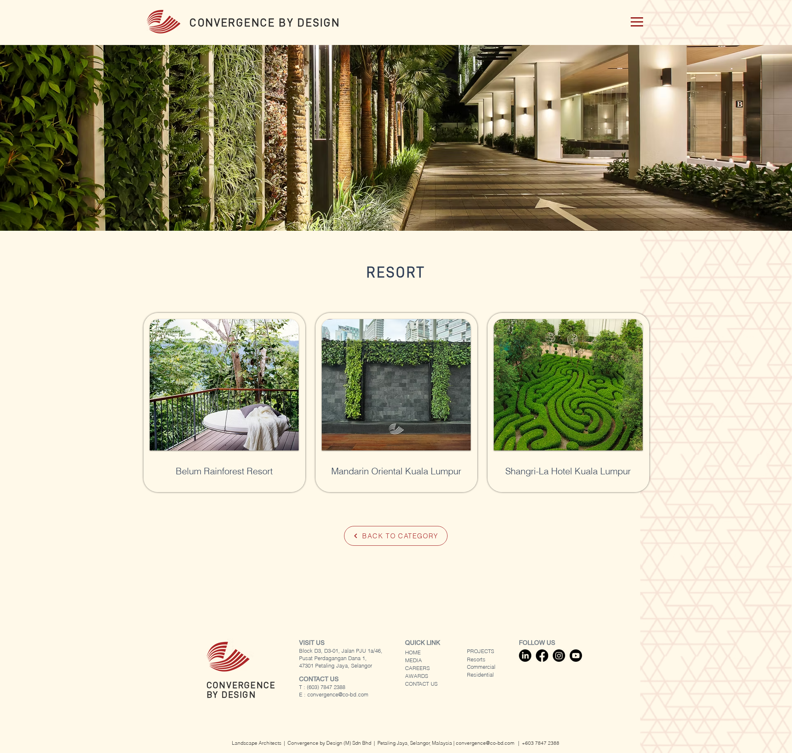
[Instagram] (559, 655)
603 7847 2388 (542, 743)
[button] (637, 21)
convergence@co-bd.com (337, 694)
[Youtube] (576, 655)
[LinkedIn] (525, 655)
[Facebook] (542, 655)
